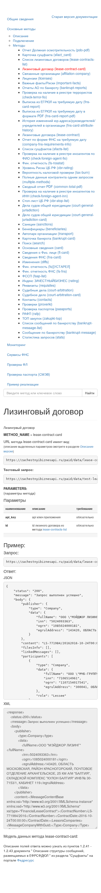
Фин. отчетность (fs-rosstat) (43, 163)
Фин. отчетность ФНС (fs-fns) (44, 271)
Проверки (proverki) (37, 304)
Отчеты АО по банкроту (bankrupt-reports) (54, 87)
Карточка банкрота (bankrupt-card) (48, 238)
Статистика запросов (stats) (43, 337)
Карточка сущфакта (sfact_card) (46, 54)
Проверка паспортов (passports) (47, 308)
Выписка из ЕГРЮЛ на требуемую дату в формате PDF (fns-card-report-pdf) (53, 113)
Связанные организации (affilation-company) (56, 73)
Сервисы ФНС (18, 354)
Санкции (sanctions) (37, 224)
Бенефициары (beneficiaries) (44, 228)
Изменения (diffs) (35, 261)
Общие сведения (20, 18)
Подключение (23, 40)
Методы (19, 45)
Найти (89, 392)
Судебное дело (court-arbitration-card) (51, 294)
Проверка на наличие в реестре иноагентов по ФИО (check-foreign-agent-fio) (58, 156)
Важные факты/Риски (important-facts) (51, 82)
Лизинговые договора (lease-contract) (51, 134)
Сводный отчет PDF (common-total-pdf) (52, 186)
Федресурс (25, 860)
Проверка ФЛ (17, 364)
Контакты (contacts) (37, 299)
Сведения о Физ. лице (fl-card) (45, 252)
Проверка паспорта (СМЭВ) (28, 374)
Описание (20, 35)
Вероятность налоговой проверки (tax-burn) (56, 172)
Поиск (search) (33, 243)
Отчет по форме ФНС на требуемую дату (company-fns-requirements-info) (54, 141)
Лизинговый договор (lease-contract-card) (54, 68)
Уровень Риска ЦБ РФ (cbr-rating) (47, 167)
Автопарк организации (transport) (48, 233)
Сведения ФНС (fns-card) (41, 257)
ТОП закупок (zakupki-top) (42, 318)
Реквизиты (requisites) (39, 285)
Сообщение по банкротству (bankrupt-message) (59, 332)
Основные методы (21, 28)
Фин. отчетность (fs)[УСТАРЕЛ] (46, 266)
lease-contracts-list (55, 529)
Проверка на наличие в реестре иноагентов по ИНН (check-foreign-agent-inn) (58, 193)
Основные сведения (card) (42, 247)
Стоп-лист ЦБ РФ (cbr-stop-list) (45, 200)
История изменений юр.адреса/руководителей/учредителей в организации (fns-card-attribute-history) (58, 125)
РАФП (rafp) (31, 313)
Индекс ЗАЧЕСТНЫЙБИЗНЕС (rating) (50, 280)
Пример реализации (23, 384)
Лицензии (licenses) (37, 78)
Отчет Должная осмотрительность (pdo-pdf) (56, 50)
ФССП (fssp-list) (34, 276)
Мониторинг (16, 344)
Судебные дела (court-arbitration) (48, 290)
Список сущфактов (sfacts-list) (45, 148)
